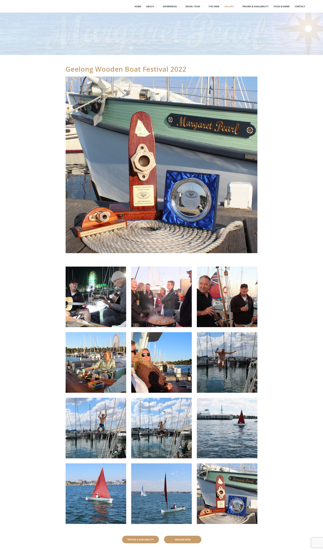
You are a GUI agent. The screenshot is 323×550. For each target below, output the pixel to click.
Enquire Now (183, 539)
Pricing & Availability (141, 539)
